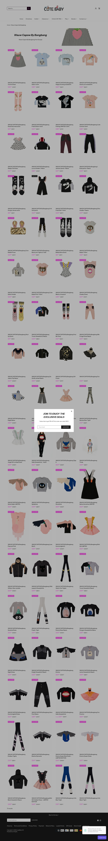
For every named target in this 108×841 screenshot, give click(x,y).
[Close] (71, 411)
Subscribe (66, 427)
